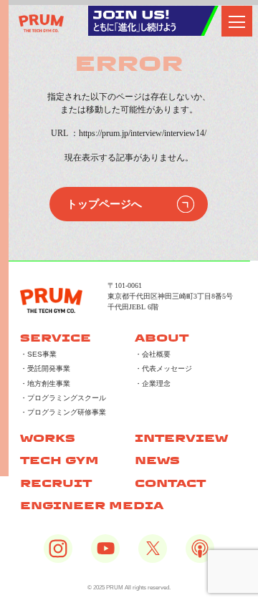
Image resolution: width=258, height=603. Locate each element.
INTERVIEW (181, 437)
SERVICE (55, 337)
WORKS (47, 437)
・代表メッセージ (163, 368)
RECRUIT (56, 483)
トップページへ (104, 204)
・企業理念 (153, 383)
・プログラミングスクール (63, 398)
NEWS (157, 460)
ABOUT (161, 337)
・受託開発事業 (45, 368)
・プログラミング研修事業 (63, 412)
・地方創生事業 (45, 383)
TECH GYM (59, 460)
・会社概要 (153, 354)
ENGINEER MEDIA (91, 505)
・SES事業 (38, 354)
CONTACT (170, 483)
